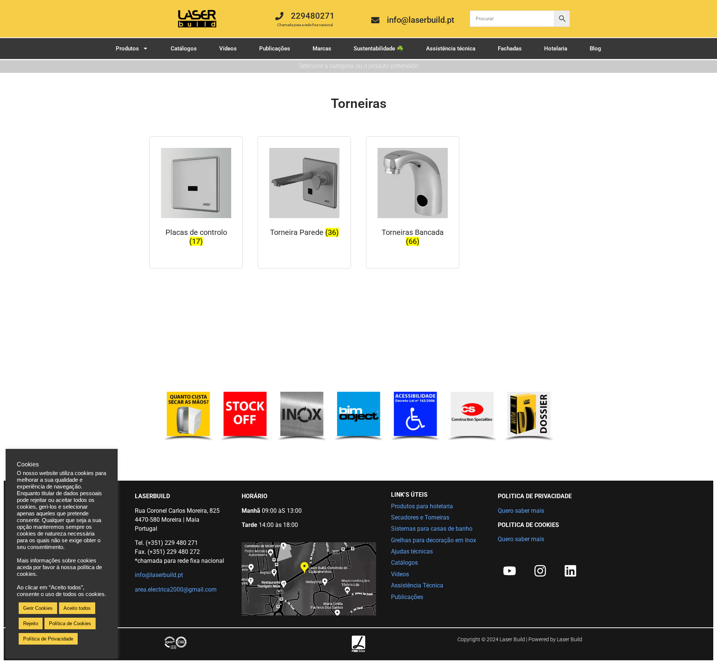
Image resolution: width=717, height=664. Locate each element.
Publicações (274, 48)
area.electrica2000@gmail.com (176, 589)
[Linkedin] (570, 571)
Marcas (322, 48)
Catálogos (184, 48)
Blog (595, 48)
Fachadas (510, 48)
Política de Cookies (70, 623)
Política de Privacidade (48, 639)
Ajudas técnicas (412, 551)
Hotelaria (555, 48)
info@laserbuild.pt (159, 574)
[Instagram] (540, 571)
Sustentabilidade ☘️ (379, 48)
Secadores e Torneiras (420, 517)
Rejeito (30, 623)
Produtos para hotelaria (422, 506)
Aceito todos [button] (77, 608)
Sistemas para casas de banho (431, 528)
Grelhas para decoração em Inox (433, 540)
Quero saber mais (521, 510)
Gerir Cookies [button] (38, 608)
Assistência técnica (450, 48)
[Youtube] (509, 571)
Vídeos (228, 48)
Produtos (127, 48)
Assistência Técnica (417, 585)
